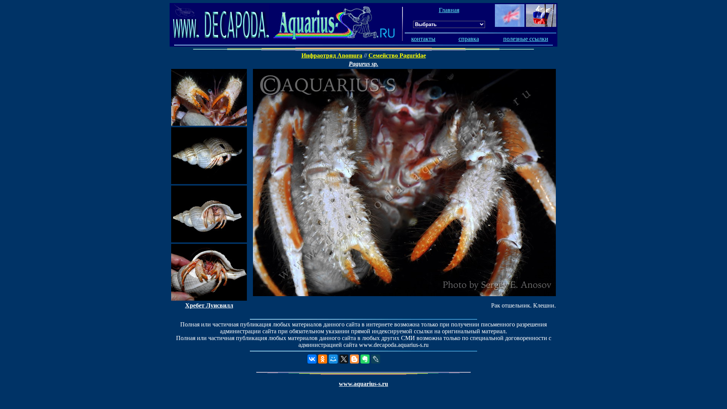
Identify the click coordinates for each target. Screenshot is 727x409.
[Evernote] (365, 359)
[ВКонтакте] (312, 359)
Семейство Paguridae (397, 55)
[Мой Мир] (333, 359)
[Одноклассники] (322, 359)
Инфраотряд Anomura (331, 55)
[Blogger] (354, 359)
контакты (423, 39)
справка (469, 39)
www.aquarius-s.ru (363, 384)
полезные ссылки (525, 39)
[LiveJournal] (375, 359)
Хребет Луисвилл (209, 305)
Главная (449, 10)
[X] (343, 359)
